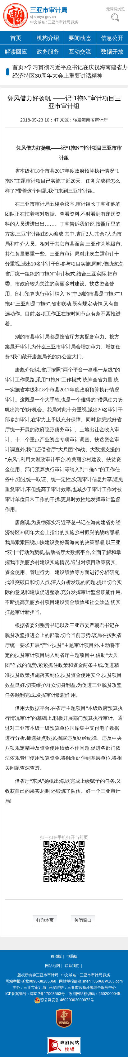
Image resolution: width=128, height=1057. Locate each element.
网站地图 (52, 966)
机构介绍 (48, 38)
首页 (15, 38)
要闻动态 (80, 38)
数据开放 (112, 52)
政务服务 (48, 52)
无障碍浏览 (115, 9)
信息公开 (112, 38)
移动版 (56, 956)
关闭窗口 (83, 920)
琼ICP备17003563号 (47, 994)
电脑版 (72, 956)
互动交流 (80, 52)
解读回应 (16, 52)
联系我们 (72, 966)
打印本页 (45, 920)
